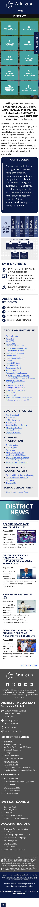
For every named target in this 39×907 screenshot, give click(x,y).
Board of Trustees (11, 779)
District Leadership (11, 756)
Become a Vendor (10, 807)
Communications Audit (15, 346)
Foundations (11, 356)
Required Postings (11, 764)
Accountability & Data (12, 744)
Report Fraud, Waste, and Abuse (16, 818)
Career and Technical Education (16, 829)
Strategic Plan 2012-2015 (15, 385)
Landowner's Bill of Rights (16, 455)
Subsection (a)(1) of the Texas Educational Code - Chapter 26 (18, 867)
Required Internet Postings (16, 373)
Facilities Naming (12, 430)
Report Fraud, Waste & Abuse (17, 457)
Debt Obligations (10, 810)
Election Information (14, 427)
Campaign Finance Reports (16, 425)
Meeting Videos (14, 420)
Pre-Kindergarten (10, 840)
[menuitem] (8, 684)
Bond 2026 (10, 338)
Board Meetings (12, 417)
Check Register (12, 447)
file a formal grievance (24, 884)
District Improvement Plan (16, 348)
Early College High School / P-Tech (17, 835)
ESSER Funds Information (13, 758)
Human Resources (11, 761)
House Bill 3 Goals (13, 363)
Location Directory (13, 365)
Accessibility (8, 741)
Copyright (7, 753)
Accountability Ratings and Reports (20, 475)
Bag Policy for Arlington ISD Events (17, 747)
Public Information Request (19, 375)
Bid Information (12, 445)
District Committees (12, 787)
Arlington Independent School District (21, 891)
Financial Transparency (15, 452)
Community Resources (12, 750)
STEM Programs (10, 846)
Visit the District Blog (29, 665)
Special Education (10, 843)
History (9, 360)
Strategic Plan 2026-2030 (15, 390)
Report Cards (11, 370)
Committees (11, 343)
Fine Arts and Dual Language (15, 837)
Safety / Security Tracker (15, 380)
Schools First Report (14, 460)
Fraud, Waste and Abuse (15, 358)
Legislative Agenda (13, 432)
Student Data (11, 393)
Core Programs (9, 832)
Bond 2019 (10, 341)
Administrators (12, 336)
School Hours (11, 383)
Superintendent (12, 395)
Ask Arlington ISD (37, 40)
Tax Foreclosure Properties (16, 462)
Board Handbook (12, 415)
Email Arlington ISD (13, 731)
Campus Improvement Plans (17, 492)
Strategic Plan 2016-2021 (15, 388)
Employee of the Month (15, 353)
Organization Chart (13, 368)
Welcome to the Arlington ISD (17, 400)
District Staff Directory (15, 351)
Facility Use (10, 450)
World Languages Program (14, 849)
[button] (19, 11)
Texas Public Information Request (21, 378)
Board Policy (11, 422)
